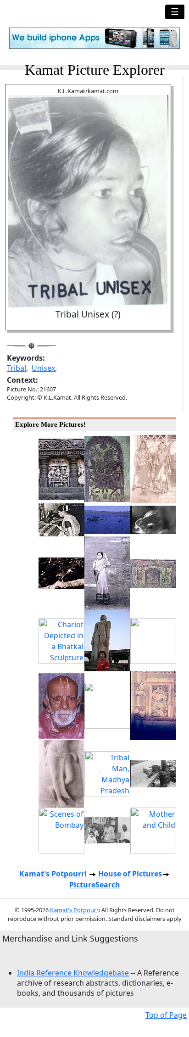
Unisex (43, 368)
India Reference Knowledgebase (73, 973)
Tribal (16, 368)
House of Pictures (130, 874)
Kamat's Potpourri (53, 874)
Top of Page (166, 1015)
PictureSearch (94, 885)
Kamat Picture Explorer (95, 69)
